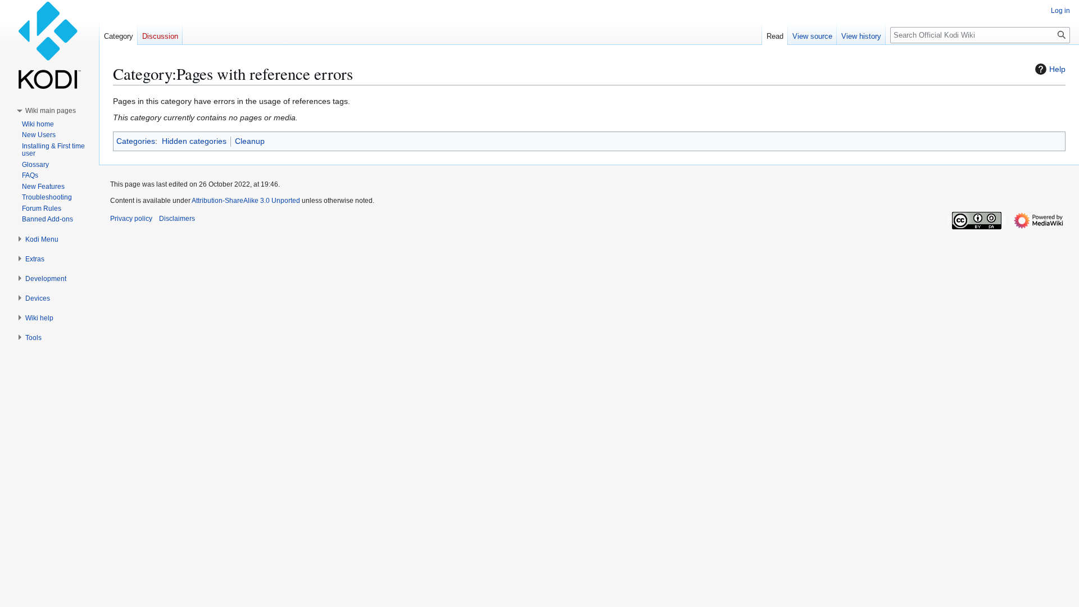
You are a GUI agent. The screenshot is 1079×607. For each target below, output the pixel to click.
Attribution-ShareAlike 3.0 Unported (246, 201)
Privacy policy (131, 219)
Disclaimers (177, 219)
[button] (50, 111)
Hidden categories (194, 141)
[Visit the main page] (49, 45)
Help (1057, 69)
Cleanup (250, 141)
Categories (135, 141)
